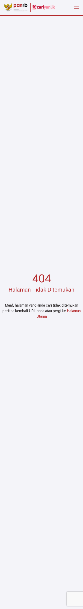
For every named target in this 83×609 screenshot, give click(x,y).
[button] (76, 7)
